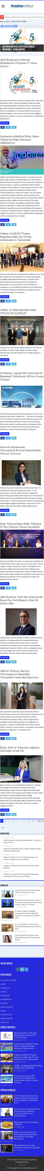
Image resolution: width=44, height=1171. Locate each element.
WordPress (21, 1159)
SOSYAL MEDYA (6, 1018)
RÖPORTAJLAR (6, 1015)
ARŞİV (3, 984)
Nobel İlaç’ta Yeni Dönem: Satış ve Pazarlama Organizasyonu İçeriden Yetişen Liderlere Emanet (28, 902)
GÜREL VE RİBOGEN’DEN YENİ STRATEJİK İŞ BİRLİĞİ (18, 311)
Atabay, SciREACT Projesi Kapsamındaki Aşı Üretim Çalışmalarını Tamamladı (16, 236)
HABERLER (5, 995)
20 (28, 821)
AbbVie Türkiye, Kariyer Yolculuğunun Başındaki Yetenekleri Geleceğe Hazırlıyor (19, 674)
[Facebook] (18, 969)
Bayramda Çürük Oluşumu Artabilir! (26, 1123)
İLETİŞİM (4, 1003)
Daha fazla (5, 123)
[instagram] (26, 969)
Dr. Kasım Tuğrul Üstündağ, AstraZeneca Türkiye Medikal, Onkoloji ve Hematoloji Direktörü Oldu (27, 914)
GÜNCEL (3, 992)
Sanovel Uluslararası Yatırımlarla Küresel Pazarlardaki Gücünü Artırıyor (20, 450)
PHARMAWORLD (22, 1162)
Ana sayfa (6, 21)
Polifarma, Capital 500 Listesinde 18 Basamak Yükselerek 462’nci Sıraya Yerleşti (21, 376)
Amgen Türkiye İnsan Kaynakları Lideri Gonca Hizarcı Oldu (28, 891)
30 (33, 821)
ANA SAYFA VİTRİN (8, 980)
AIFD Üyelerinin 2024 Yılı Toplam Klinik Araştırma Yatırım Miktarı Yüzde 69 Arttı (26, 1099)
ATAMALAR (5, 988)
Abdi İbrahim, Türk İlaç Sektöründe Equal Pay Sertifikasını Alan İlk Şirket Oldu (21, 600)
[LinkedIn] (22, 969)
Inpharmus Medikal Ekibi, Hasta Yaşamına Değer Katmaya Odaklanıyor (19, 139)
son (2, 827)
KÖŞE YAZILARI (6, 1007)
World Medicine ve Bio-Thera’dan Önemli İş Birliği (26, 1146)
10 (24, 821)
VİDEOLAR (4, 1022)
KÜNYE (3, 1011)
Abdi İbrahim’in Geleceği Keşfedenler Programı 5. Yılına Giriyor (18, 48)
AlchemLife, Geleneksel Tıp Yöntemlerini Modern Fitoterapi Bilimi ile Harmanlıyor (27, 1112)
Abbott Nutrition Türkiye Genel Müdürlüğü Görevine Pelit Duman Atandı (27, 937)
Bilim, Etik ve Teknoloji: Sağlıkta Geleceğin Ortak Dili (19, 749)
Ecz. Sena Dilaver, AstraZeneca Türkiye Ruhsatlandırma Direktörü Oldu (28, 926)
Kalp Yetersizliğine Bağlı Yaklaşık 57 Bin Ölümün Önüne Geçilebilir (20, 525)
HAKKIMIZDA (6, 999)
